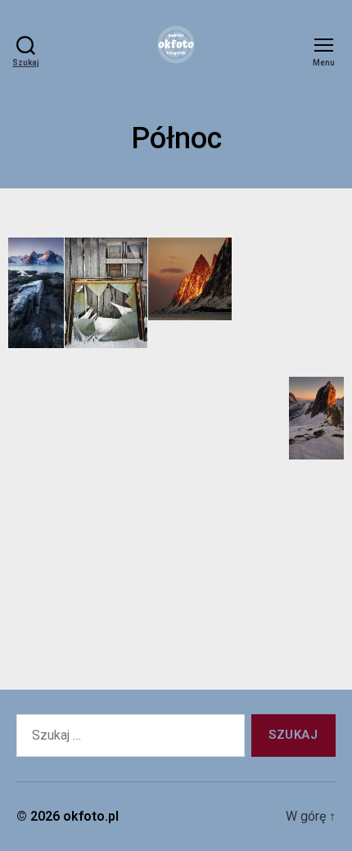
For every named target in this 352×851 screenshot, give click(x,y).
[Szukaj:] (127, 738)
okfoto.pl (91, 816)
